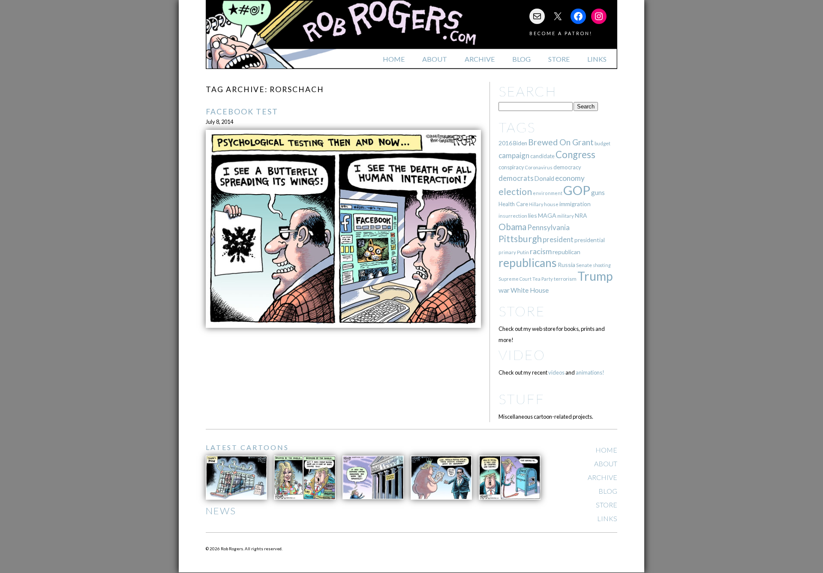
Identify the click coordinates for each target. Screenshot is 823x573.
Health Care (513, 204)
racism (541, 251)
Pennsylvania (548, 227)
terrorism (565, 279)
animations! (590, 372)
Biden (520, 143)
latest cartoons (247, 447)
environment (547, 193)
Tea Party (542, 279)
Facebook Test (242, 111)
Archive (480, 59)
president (558, 239)
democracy (567, 167)
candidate (542, 156)
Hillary (536, 204)
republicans (528, 263)
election (515, 191)
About (434, 59)
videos (556, 372)
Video (522, 354)
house (551, 204)
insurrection (513, 216)
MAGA (547, 215)
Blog (521, 59)
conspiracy (511, 167)
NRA (581, 215)
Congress (575, 154)
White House (530, 290)
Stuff (521, 398)
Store (559, 59)
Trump (595, 276)
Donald (544, 178)
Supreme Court (515, 279)
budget (602, 143)
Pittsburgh (520, 238)
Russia (566, 264)
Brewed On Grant (561, 142)
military (565, 216)
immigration (575, 203)
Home (394, 59)
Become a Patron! (560, 33)
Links (597, 59)
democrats (516, 178)
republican (566, 251)
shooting (602, 265)
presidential (589, 240)
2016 (505, 143)
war (504, 290)
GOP (576, 190)
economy (570, 178)
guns (598, 192)
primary (507, 252)
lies (532, 215)
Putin (523, 252)
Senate (584, 265)
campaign (514, 155)
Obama (512, 227)
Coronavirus (539, 167)
